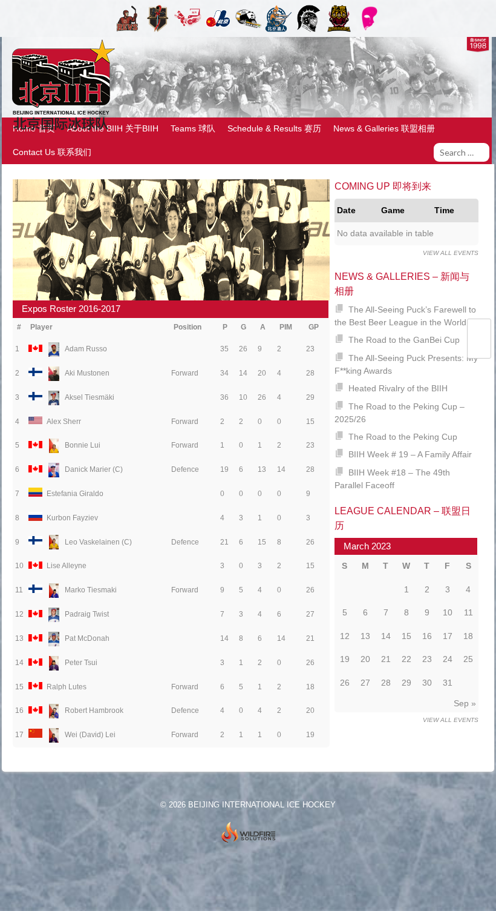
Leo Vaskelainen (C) (98, 542)
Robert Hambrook (94, 710)
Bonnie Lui (82, 445)
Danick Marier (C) (94, 469)
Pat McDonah (87, 638)
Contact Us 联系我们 (52, 152)
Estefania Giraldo (75, 493)
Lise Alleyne (66, 566)
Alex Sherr (64, 421)
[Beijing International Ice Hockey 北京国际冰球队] (60, 129)
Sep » (465, 703)
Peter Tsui (81, 662)
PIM (285, 327)
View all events (450, 253)
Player (41, 327)
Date (346, 210)
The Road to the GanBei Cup (404, 340)
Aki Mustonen (87, 373)
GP (313, 327)
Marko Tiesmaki (91, 590)
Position (187, 327)
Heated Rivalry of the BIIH (398, 388)
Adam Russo (86, 349)
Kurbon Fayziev (72, 518)
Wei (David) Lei (90, 734)
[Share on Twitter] (479, 332)
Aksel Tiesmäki (89, 397)
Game (393, 210)
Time (444, 210)
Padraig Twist (87, 614)
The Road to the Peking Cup (402, 437)
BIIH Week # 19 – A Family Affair (410, 454)
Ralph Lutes (66, 687)
